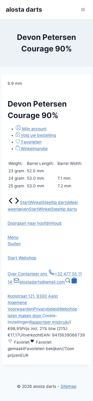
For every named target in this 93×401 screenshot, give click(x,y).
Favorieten (30, 142)
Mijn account (33, 128)
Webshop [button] (27, 257)
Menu (13, 237)
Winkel (36, 202)
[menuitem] (11, 202)
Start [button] (13, 257)
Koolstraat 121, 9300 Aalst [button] (33, 296)
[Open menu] (82, 9)
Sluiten (14, 243)
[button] (35, 223)
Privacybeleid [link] (46, 309)
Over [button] (13, 273)
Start (25, 202)
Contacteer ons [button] (33, 273)
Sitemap (68, 386)
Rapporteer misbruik (48, 322)
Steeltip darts (55, 202)
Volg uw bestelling (38, 135)
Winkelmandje (34, 148)
